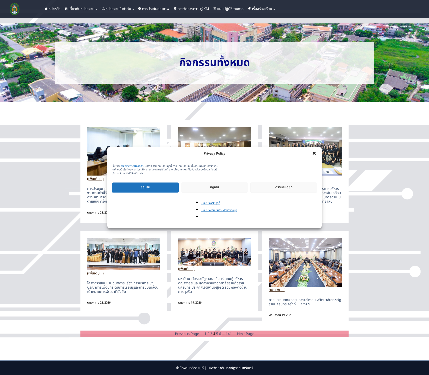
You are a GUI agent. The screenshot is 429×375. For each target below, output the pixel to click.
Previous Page (187, 334)
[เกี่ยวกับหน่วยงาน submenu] (96, 9)
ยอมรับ (145, 187)
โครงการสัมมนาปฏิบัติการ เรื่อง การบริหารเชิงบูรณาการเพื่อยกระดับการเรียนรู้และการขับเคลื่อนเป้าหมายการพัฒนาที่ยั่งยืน (122, 287)
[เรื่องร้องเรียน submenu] (274, 9)
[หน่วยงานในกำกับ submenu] (133, 9)
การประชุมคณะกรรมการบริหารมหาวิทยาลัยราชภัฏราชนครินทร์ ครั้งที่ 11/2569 (305, 302)
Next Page (245, 334)
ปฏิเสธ (214, 187)
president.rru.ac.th (131, 166)
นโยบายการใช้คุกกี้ (210, 203)
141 (229, 334)
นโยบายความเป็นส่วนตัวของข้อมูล (219, 210)
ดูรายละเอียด (283, 187)
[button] (314, 153)
